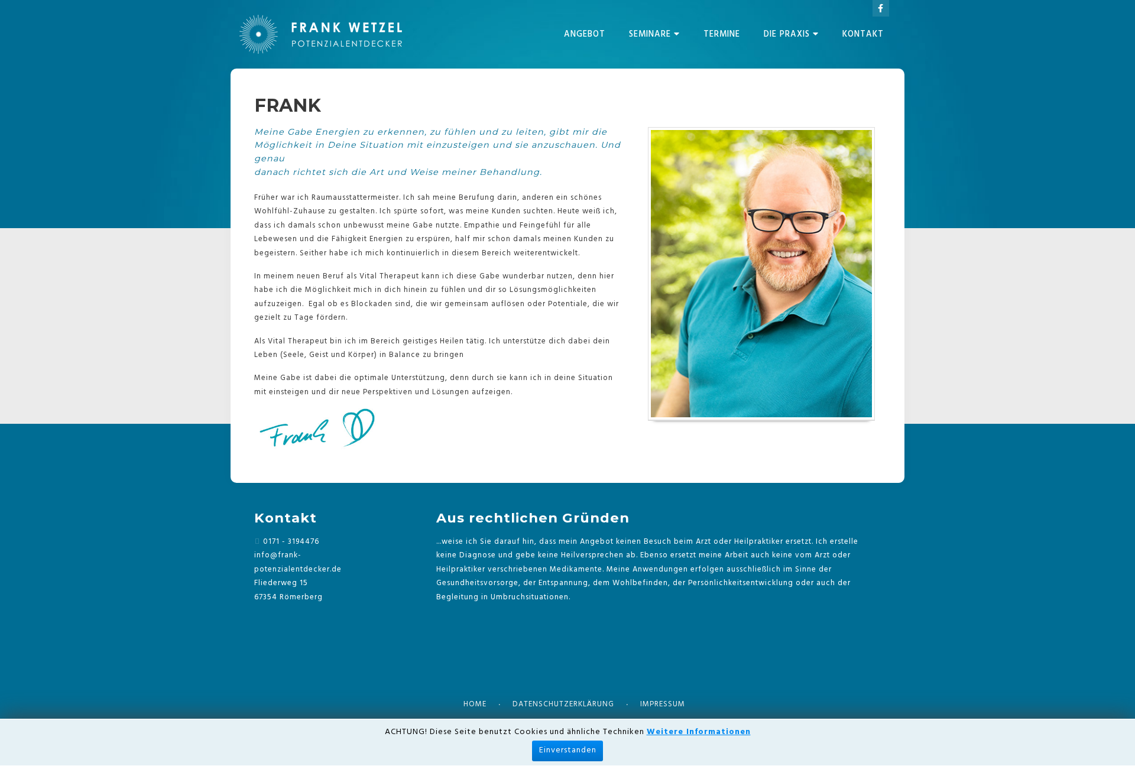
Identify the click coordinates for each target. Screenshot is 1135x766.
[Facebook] (881, 8)
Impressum (662, 704)
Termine (721, 34)
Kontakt (863, 34)
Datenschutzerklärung (563, 704)
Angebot (584, 34)
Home (475, 704)
